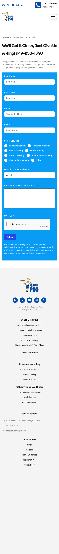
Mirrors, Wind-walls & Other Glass (29, 345)
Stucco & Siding (29, 374)
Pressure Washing (41, 145)
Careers (29, 450)
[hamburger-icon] (53, 16)
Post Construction (29, 335)
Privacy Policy (29, 465)
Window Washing (17, 145)
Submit (10, 237)
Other (38, 160)
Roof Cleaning (16, 150)
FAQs (29, 445)
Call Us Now (50, 3)
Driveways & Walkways (29, 369)
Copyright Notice (30, 460)
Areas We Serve (29, 352)
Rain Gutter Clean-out (29, 402)
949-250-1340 (29, 53)
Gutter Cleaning (16, 155)
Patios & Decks (29, 379)
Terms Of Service (29, 455)
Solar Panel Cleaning (42, 155)
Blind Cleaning (37, 150)
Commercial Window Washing (29, 330)
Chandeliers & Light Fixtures (29, 392)
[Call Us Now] (38, 5)
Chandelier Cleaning (19, 160)
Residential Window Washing (29, 325)
